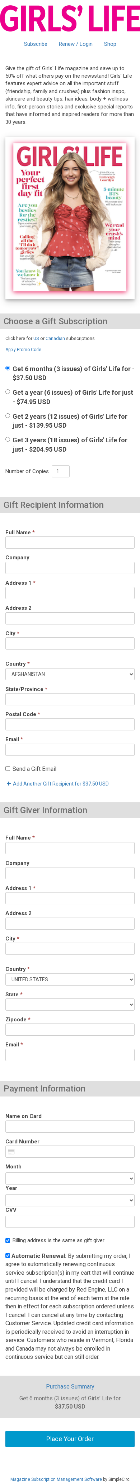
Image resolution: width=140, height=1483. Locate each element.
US (36, 338)
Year (11, 1188)
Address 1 (20, 583)
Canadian (55, 338)
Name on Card (23, 1116)
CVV (11, 1210)
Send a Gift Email (34, 768)
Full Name (20, 532)
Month (13, 1166)
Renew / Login (76, 44)
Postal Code (22, 714)
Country (17, 664)
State (14, 994)
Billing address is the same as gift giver (58, 1240)
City (12, 633)
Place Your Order (70, 1439)
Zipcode (18, 1019)
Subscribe (35, 44)
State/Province (26, 689)
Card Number (22, 1141)
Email (14, 739)
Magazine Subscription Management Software (56, 1479)
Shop (110, 44)
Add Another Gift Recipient (60, 784)
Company (17, 557)
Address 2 (18, 608)
